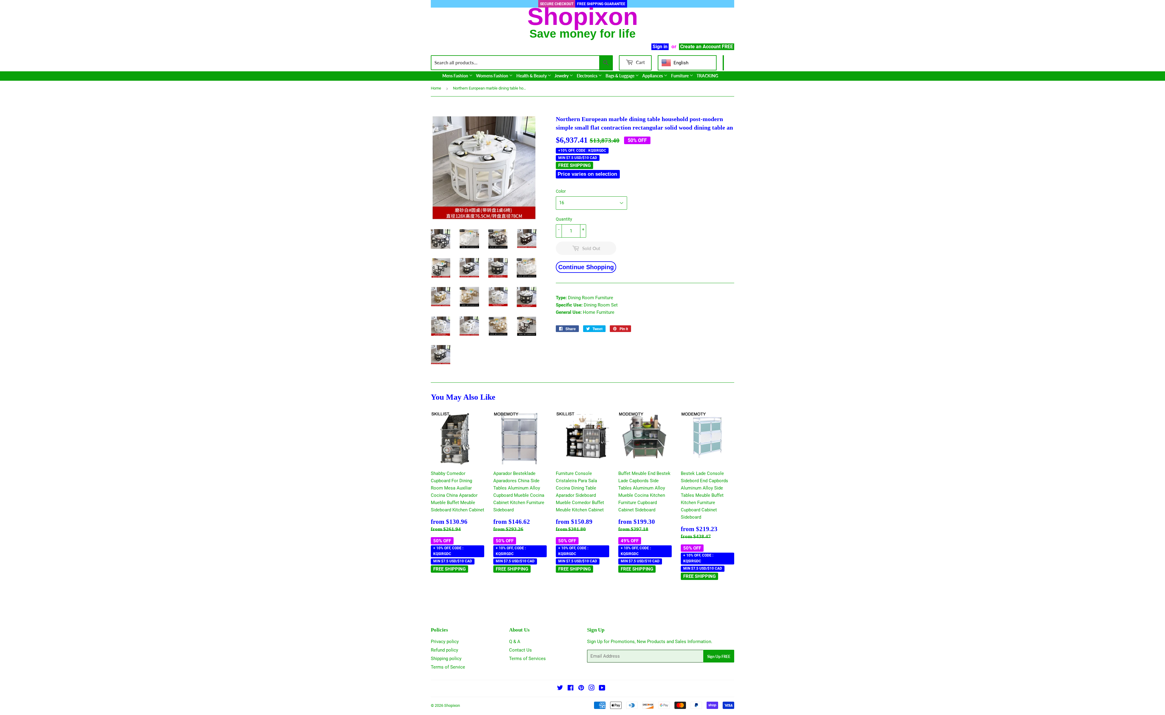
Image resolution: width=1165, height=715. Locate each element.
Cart (640, 62)
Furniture (680, 75)
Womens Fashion (492, 75)
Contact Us (520, 650)
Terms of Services (527, 658)
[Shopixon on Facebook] (570, 688)
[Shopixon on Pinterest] (581, 688)
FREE (727, 46)
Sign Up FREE (718, 656)
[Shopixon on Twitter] (560, 688)
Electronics (587, 75)
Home (436, 88)
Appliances (653, 75)
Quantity (564, 219)
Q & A (514, 641)
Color (561, 191)
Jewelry (562, 75)
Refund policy (444, 650)
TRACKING (707, 75)
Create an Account (700, 46)
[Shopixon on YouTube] (602, 688)
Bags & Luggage (620, 75)
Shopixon (452, 705)
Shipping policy (446, 658)
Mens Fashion (455, 75)
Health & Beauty (532, 75)
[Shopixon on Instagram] (592, 688)
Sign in (660, 46)
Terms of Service (448, 667)
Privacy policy (445, 641)
